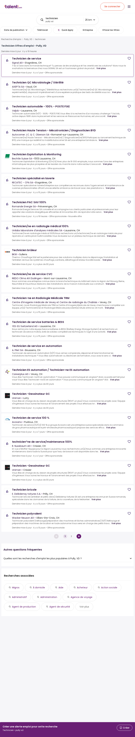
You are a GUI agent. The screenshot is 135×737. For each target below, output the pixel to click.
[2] (79, 536)
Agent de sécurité (59, 606)
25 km (88, 19)
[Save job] (129, 58)
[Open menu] (129, 7)
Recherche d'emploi (11, 39)
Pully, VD (28, 39)
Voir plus (101, 68)
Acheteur (82, 587)
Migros (15, 587)
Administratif (19, 597)
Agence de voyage (81, 597)
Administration (48, 597)
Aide (60, 587)
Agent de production (24, 606)
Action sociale (109, 587)
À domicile (39, 587)
